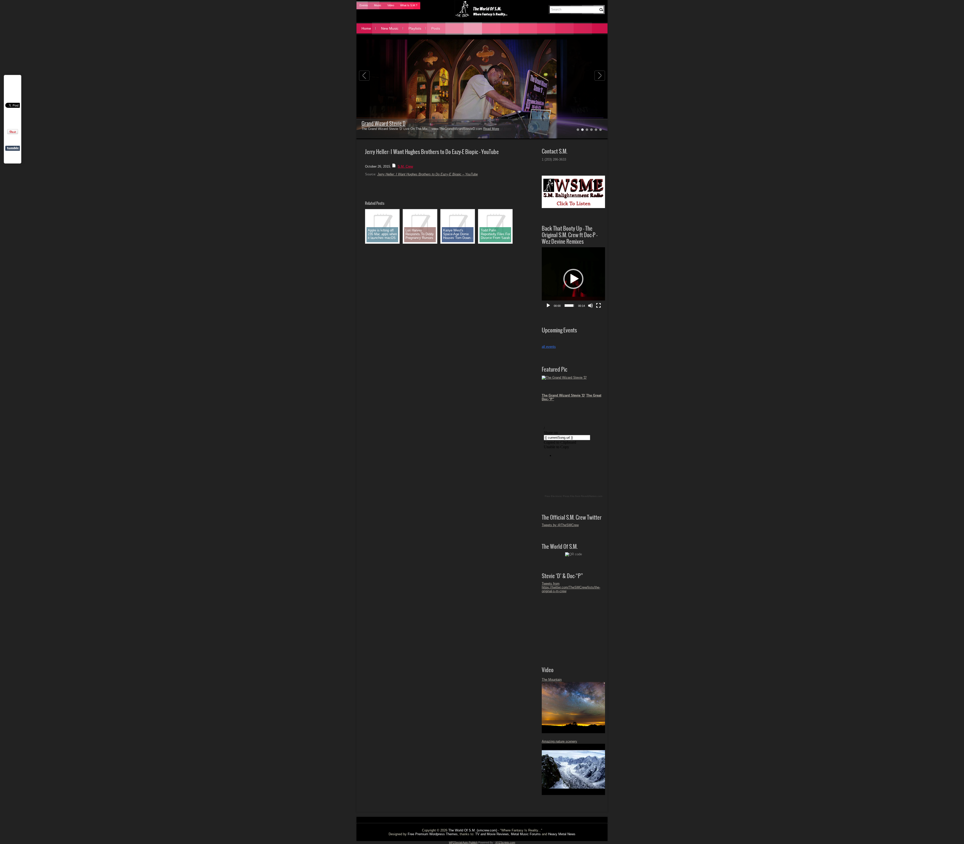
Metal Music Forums (526, 834)
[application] (573, 279)
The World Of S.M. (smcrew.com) (472, 830)
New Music (389, 28)
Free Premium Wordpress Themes (433, 834)
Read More (491, 129)
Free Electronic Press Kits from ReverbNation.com (573, 496)
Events (363, 5)
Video (390, 5)
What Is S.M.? (408, 5)
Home (366, 28)
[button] (573, 279)
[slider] (569, 305)
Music (377, 5)
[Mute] (590, 305)
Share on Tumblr (13, 148)
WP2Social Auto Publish (463, 842)
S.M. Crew (405, 166)
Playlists (414, 28)
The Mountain (552, 679)
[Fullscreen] (598, 305)
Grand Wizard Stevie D (383, 123)
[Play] (548, 305)
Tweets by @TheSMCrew (560, 525)
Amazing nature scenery (559, 741)
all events (549, 347)
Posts (435, 28)
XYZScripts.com (505, 842)
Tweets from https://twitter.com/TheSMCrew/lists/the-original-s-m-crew (571, 587)
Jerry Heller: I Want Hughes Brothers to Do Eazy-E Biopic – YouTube (427, 174)
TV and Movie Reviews (492, 834)
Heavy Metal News (561, 834)
